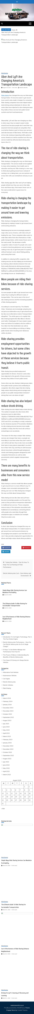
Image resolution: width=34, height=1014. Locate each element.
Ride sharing (5, 95)
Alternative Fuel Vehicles (10, 672)
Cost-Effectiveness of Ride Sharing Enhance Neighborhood (16, 617)
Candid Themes (22, 1010)
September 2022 (8, 755)
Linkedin (6, 551)
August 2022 (7, 759)
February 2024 (7, 701)
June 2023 (6, 727)
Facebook (7, 547)
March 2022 (7, 774)
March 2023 (7, 736)
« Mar (3, 808)
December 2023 (8, 708)
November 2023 (8, 711)
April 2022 (6, 771)
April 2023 (6, 733)
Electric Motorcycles (9, 682)
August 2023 (7, 720)
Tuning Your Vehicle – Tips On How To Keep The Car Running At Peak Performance (16, 564)
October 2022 (7, 752)
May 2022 (6, 768)
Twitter (16, 547)
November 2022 (8, 749)
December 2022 (8, 746)
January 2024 (7, 704)
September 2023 (8, 717)
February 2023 (7, 739)
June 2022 (6, 765)
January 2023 (7, 743)
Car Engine (6, 679)
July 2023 (6, 724)
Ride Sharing (4, 73)
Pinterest (27, 547)
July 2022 (6, 762)
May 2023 (6, 730)
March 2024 (7, 698)
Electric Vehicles (8, 685)
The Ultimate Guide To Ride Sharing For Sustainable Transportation (15, 604)
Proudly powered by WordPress (14, 1008)
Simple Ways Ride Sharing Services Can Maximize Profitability (15, 591)
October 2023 (7, 714)
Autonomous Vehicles (9, 675)
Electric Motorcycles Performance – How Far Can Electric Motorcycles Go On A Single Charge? (17, 644)
